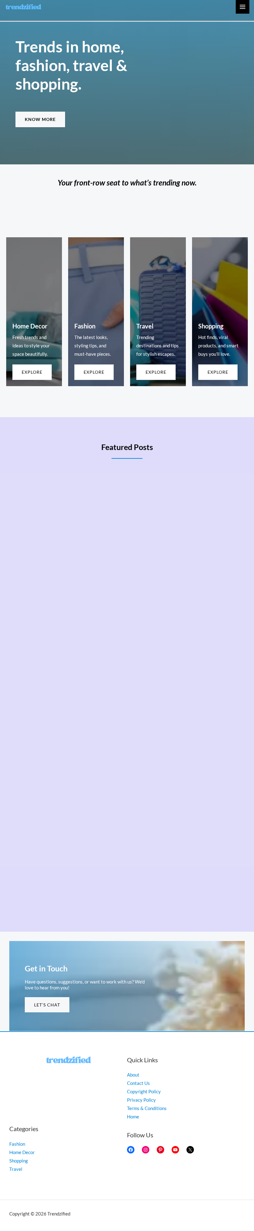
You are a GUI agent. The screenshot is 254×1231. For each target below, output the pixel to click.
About (133, 1074)
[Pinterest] (160, 1149)
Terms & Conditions (147, 1108)
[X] (190, 1149)
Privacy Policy (141, 1100)
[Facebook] (130, 1149)
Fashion (17, 1144)
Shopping (18, 1160)
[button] (40, 119)
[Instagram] (145, 1149)
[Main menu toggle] (242, 7)
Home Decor (22, 1152)
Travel (15, 1169)
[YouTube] (175, 1149)
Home (133, 1116)
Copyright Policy (144, 1091)
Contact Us (138, 1083)
